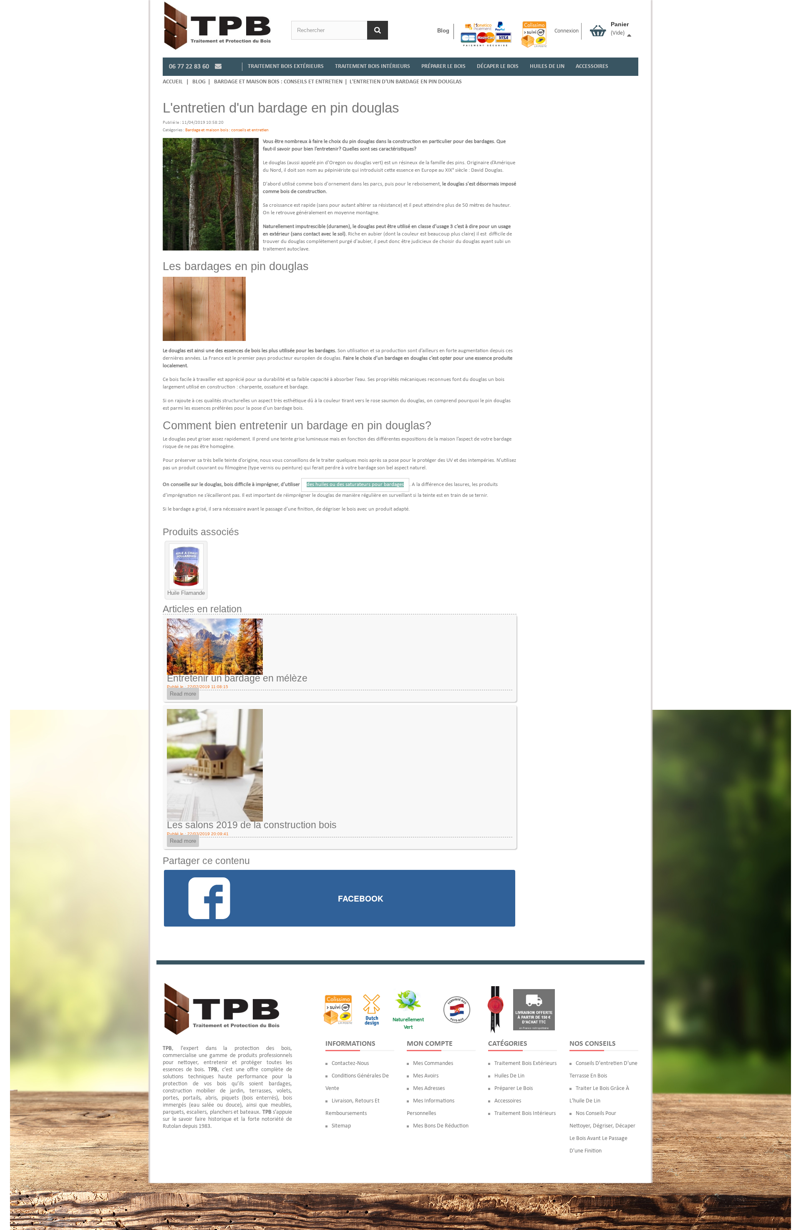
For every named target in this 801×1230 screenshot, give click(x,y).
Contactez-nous (350, 1063)
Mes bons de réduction (441, 1126)
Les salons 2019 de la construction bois (252, 824)
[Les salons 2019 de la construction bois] (215, 765)
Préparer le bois (513, 1088)
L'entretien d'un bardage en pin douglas (406, 82)
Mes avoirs (425, 1076)
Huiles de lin (509, 1076)
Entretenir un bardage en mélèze (237, 678)
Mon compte (430, 1044)
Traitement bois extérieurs (525, 1063)
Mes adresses (429, 1088)
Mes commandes (433, 1063)
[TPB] (217, 25)
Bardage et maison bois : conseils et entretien (278, 82)
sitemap (341, 1126)
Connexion (566, 31)
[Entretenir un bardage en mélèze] (215, 646)
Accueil (173, 82)
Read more (183, 694)
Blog (443, 31)
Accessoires (507, 1101)
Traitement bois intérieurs (525, 1113)
